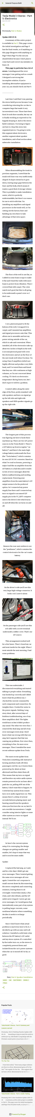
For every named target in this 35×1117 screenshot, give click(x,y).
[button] (3, 25)
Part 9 (16, 43)
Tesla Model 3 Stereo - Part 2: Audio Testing (15, 1094)
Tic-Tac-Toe (5, 1061)
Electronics (17, 980)
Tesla (5, 983)
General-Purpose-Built (13, 3)
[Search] (32, 3)
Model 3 (26, 980)
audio (5, 980)
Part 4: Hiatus (16, 31)
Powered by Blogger (18, 1114)
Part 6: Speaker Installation (22, 977)
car (10, 980)
